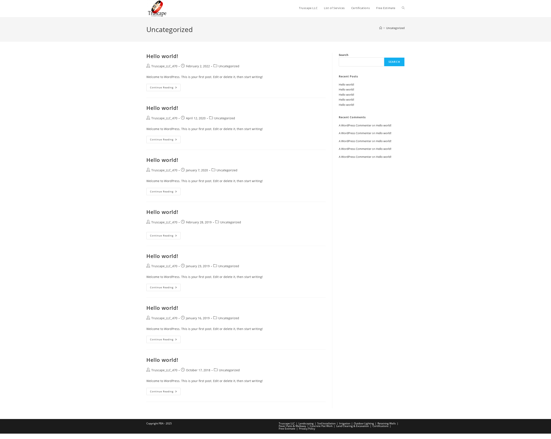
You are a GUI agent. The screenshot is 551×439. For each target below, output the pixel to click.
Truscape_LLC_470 (164, 66)
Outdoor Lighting (364, 423)
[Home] (380, 28)
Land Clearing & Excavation (352, 426)
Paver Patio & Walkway (292, 426)
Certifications (380, 426)
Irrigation (344, 423)
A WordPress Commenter (355, 125)
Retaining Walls (387, 423)
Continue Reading (165, 88)
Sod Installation (326, 423)
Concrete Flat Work (321, 426)
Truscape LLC (287, 423)
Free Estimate (287, 428)
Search (343, 55)
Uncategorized (395, 28)
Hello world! (162, 56)
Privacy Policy (307, 428)
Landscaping (306, 423)
